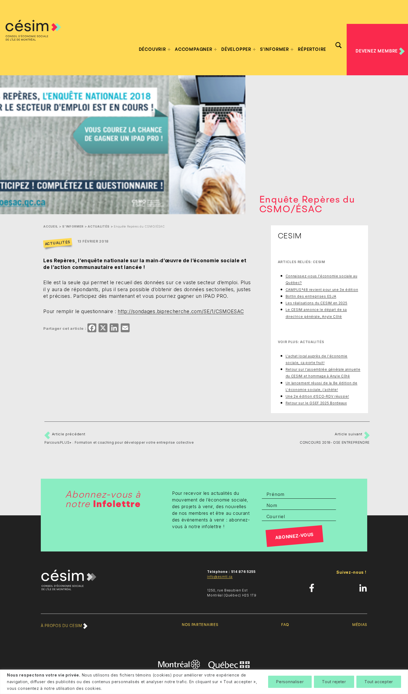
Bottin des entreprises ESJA (311, 296)
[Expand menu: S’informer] (292, 49)
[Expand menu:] (169, 49)
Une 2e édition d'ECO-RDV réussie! (317, 396)
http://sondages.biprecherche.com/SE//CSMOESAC (181, 311)
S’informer (274, 49)
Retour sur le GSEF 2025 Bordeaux (316, 403)
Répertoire (312, 49)
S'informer (73, 226)
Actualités (99, 226)
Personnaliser (290, 681)
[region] (204, 682)
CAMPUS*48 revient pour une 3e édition (322, 290)
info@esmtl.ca (220, 577)
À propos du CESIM (62, 625)
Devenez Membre (377, 51)
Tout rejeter (334, 681)
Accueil (50, 226)
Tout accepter (378, 681)
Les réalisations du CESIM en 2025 (316, 303)
